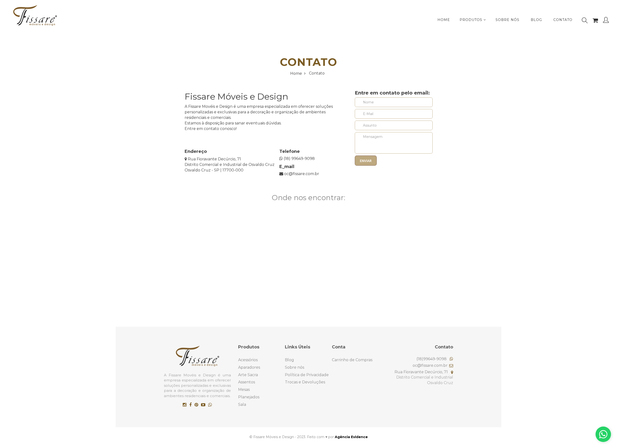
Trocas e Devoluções (305, 382)
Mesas (244, 389)
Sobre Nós (507, 20)
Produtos (471, 20)
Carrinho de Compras (352, 360)
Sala (242, 404)
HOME (443, 20)
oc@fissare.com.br (301, 173)
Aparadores (249, 367)
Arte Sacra (248, 375)
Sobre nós (294, 367)
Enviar (366, 160)
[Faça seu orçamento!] (603, 434)
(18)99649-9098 (432, 359)
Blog (536, 20)
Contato (562, 20)
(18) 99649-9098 (299, 158)
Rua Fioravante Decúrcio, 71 (214, 159)
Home (296, 73)
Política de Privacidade (307, 375)
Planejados (248, 397)
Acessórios (248, 360)
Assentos (246, 382)
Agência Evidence (351, 437)
